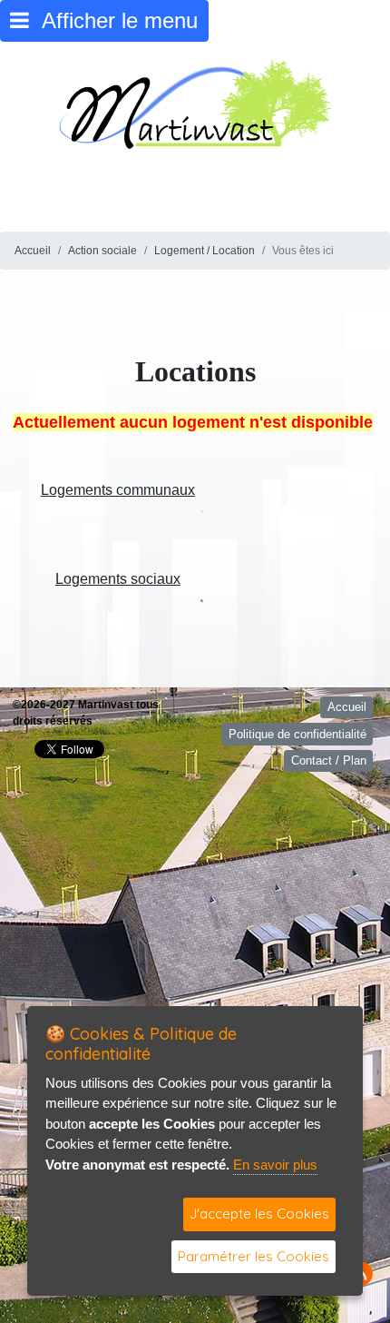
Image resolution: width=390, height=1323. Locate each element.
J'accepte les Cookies (259, 1213)
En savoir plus (275, 1164)
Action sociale (102, 250)
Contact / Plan (328, 760)
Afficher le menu (113, 20)
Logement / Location (204, 250)
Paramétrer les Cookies (253, 1256)
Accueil (33, 250)
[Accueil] (195, 102)
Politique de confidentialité (297, 734)
